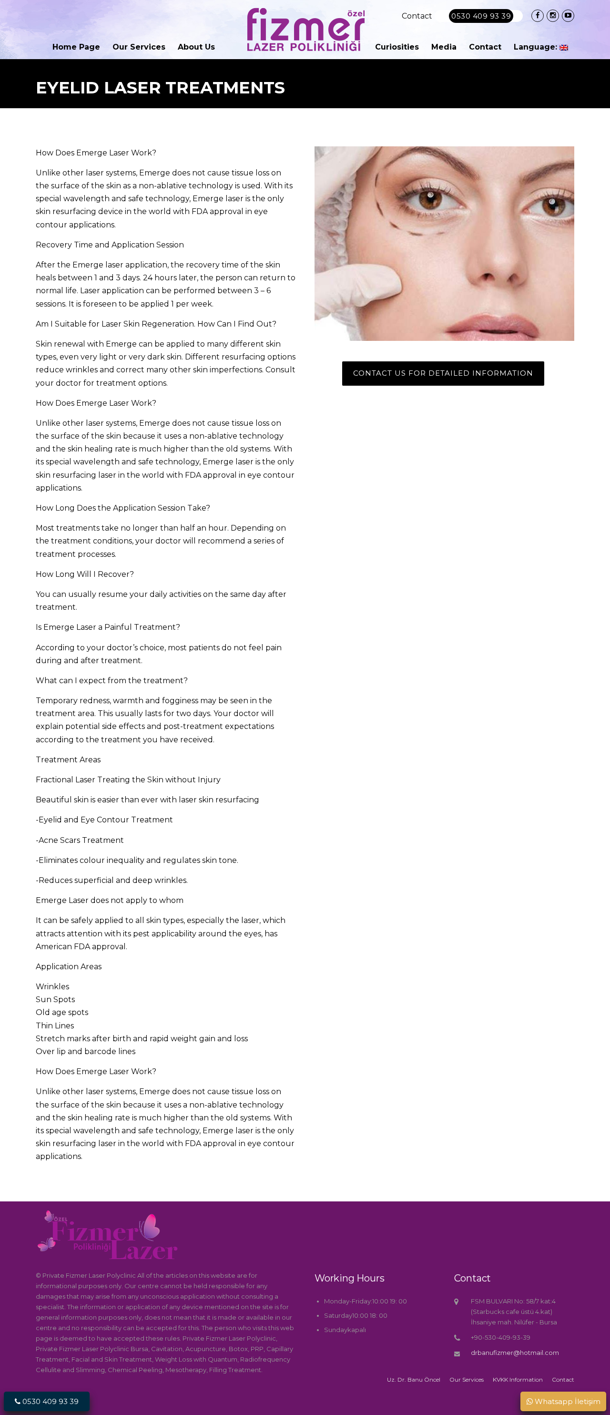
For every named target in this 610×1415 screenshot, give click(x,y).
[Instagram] (553, 15)
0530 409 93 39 (481, 16)
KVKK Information (518, 1380)
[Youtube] (568, 15)
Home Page (76, 46)
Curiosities (397, 46)
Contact (485, 46)
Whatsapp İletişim (566, 1401)
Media (444, 46)
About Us (196, 46)
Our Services (138, 46)
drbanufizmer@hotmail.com (515, 1352)
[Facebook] (537, 15)
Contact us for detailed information (443, 373)
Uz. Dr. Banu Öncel (413, 1380)
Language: (536, 46)
